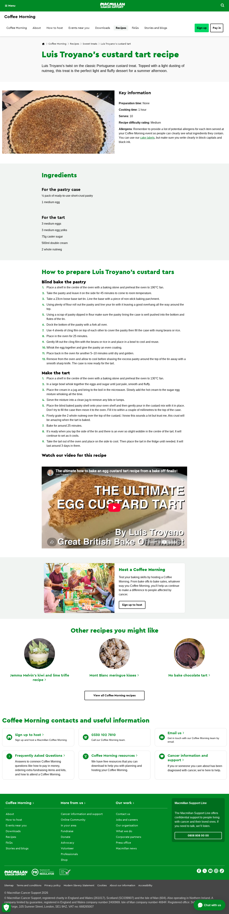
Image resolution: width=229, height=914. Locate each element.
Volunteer (67, 848)
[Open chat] (209, 905)
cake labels (147, 137)
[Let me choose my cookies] (6, 907)
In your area (68, 825)
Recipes (121, 28)
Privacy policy (52, 885)
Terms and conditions (29, 885)
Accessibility (145, 885)
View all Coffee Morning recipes (114, 695)
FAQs (135, 28)
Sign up (202, 28)
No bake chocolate (187, 675)
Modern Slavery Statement (79, 885)
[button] (220, 6)
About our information (122, 885)
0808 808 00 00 (198, 835)
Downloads (102, 28)
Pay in (217, 28)
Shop (64, 859)
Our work (124, 803)
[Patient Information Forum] (65, 873)
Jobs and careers (127, 819)
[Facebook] (199, 871)
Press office (123, 842)
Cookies (102, 885)
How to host (55, 28)
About (37, 28)
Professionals (69, 854)
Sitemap (9, 885)
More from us (72, 803)
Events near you (79, 28)
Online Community (73, 819)
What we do (124, 831)
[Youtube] (210, 871)
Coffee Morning (16, 28)
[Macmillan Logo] (112, 6)
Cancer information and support (82, 814)
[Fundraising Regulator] (43, 873)
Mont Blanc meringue (112, 675)
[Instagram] (216, 871)
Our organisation (127, 825)
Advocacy (67, 842)
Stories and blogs (155, 28)
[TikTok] (222, 871)
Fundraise (67, 831)
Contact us (123, 814)
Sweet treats (90, 44)
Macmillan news (126, 848)
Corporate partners (128, 837)
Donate (65, 837)
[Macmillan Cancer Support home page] (43, 44)
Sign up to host (132, 604)
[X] (205, 871)
